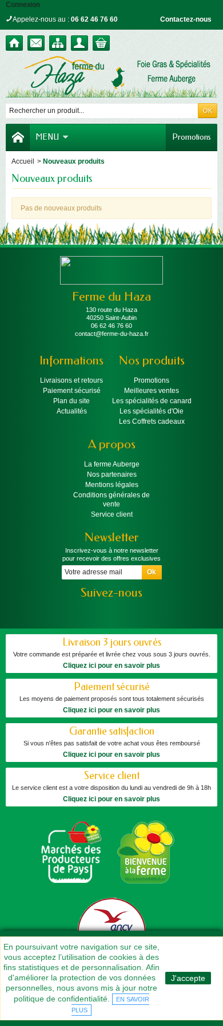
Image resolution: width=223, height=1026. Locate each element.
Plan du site (71, 401)
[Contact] (36, 43)
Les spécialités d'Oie (152, 411)
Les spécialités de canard (152, 401)
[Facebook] (102, 610)
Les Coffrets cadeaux (152, 421)
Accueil (22, 161)
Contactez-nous (186, 19)
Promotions (191, 137)
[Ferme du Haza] (111, 77)
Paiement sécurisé (72, 391)
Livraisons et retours (71, 380)
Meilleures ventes (151, 391)
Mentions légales (111, 485)
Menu (47, 137)
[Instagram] (122, 610)
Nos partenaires (112, 474)
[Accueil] (14, 43)
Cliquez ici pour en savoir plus (111, 666)
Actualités (72, 411)
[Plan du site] (58, 43)
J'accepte (188, 978)
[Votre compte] (79, 43)
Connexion (23, 5)
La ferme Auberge (112, 464)
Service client (112, 514)
